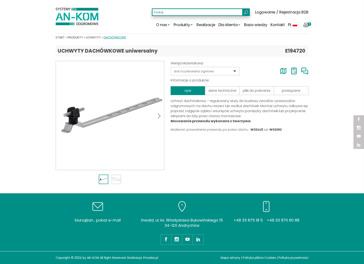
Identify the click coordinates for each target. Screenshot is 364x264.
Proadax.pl (150, 258)
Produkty (182, 24)
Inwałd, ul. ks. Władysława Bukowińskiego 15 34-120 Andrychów (182, 223)
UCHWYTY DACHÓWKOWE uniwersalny (108, 50)
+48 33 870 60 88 (283, 220)
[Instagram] (358, 128)
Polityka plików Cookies (259, 258)
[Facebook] (358, 119)
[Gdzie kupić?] (283, 71)
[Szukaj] (246, 12)
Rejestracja (289, 12)
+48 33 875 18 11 (247, 220)
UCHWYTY (93, 37)
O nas (161, 24)
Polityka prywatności (293, 258)
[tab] (103, 179)
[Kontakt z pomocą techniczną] (304, 71)
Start (60, 37)
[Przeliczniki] (294, 71)
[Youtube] (358, 136)
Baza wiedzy (255, 24)
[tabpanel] (110, 115)
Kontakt (277, 24)
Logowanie (265, 12)
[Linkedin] (358, 145)
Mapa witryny (230, 258)
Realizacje (206, 24)
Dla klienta (228, 24)
